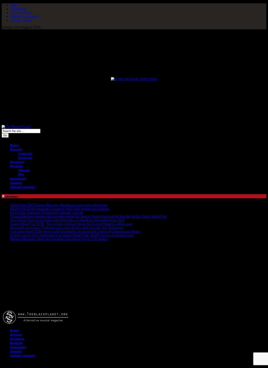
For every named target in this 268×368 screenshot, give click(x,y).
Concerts (25, 153)
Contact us (18, 9)
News (14, 145)
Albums (24, 170)
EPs (21, 174)
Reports (16, 149)
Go (5, 135)
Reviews (16, 166)
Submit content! (22, 187)
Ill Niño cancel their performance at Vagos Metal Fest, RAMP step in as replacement (72, 235)
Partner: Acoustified (24, 16)
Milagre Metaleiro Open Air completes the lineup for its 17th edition (59, 239)
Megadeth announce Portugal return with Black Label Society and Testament (66, 228)
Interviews (18, 178)
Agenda (16, 183)
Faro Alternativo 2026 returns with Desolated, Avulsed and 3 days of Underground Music (75, 231)
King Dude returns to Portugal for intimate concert (46, 213)
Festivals (25, 158)
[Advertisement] (27, 288)
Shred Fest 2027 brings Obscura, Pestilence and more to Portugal (58, 205)
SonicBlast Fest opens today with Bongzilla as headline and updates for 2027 (67, 220)
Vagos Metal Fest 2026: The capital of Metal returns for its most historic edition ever (71, 224)
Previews (17, 162)
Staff (13, 5)
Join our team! (20, 12)
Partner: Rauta (21, 20)
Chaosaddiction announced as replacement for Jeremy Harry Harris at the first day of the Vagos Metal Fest (88, 216)
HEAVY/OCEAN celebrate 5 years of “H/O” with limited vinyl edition (60, 209)
